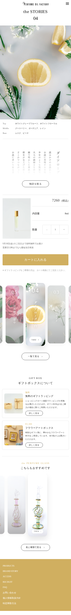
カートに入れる (35, 259)
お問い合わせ (9, 592)
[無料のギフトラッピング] (13, 403)
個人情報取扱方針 (12, 598)
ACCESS (7, 576)
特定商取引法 (9, 603)
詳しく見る (34, 413)
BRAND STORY (10, 571)
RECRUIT (7, 582)
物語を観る (35, 184)
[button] (67, 4)
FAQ (5, 587)
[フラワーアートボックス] (13, 435)
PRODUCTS (8, 566)
